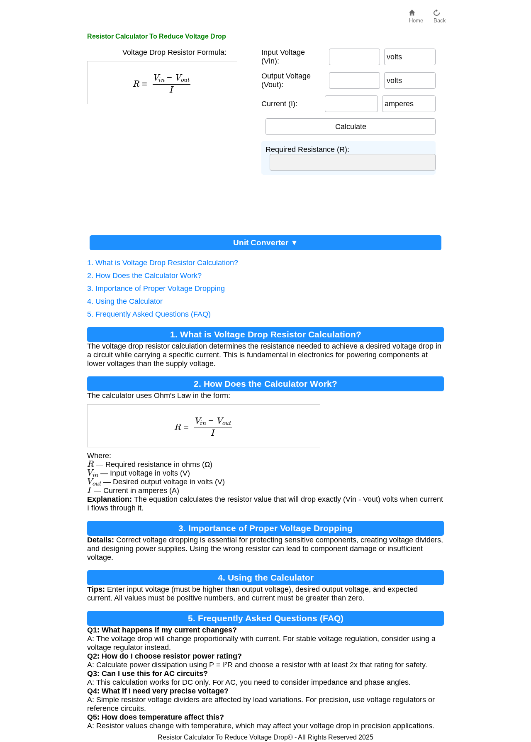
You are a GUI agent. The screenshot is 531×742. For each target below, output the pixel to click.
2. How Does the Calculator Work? (144, 275)
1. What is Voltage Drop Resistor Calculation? (162, 263)
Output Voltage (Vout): (286, 80)
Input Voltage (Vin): (283, 56)
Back (440, 18)
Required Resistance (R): (307, 149)
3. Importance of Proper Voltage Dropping (156, 288)
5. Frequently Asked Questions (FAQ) (149, 314)
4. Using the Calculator (125, 301)
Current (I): (279, 104)
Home (416, 18)
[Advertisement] (170, 166)
